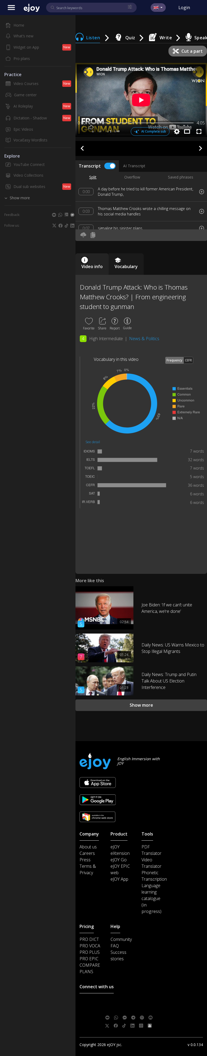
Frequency (174, 360)
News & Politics (144, 339)
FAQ (115, 946)
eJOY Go (119, 860)
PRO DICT (89, 939)
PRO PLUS (90, 952)
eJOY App (119, 879)
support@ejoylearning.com (143, 1001)
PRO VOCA (90, 946)
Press (85, 860)
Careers (87, 853)
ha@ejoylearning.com (139, 1009)
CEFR (188, 360)
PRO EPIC (89, 959)
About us (88, 847)
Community (121, 939)
